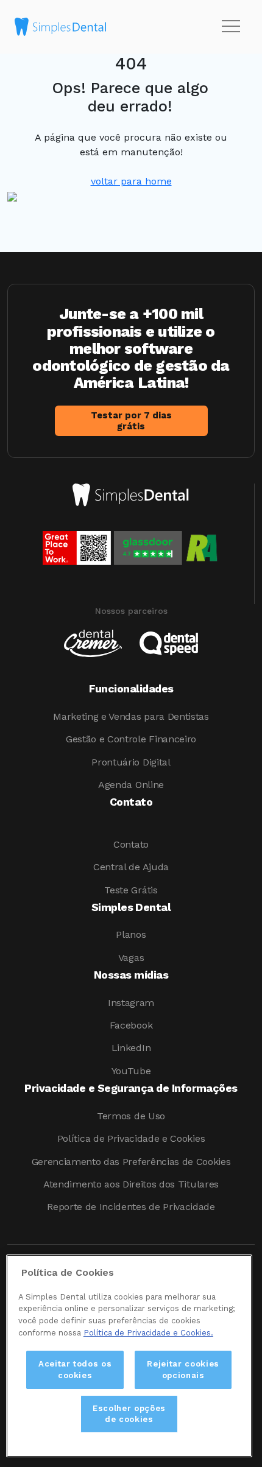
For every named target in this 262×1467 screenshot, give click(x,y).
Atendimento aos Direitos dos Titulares (131, 1184)
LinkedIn (131, 1048)
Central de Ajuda (131, 867)
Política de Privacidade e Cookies (131, 1138)
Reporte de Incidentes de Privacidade (130, 1206)
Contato (131, 844)
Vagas (131, 957)
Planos (131, 934)
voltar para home (131, 181)
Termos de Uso (131, 1116)
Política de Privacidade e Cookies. (148, 1332)
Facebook (131, 1025)
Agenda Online (131, 784)
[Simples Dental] (60, 27)
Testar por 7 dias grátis (131, 421)
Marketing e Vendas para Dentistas (130, 716)
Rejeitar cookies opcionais (183, 1369)
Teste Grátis (130, 890)
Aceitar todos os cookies (75, 1369)
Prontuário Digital (130, 762)
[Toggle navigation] (230, 26)
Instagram (131, 1002)
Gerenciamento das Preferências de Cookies (131, 1161)
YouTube (131, 1071)
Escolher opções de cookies (129, 1414)
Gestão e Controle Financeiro (131, 739)
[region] (129, 1355)
